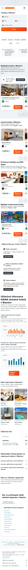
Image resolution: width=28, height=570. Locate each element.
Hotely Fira (6, 527)
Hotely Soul (6, 510)
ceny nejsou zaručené (6, 555)
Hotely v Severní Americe (19, 542)
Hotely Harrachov (8, 523)
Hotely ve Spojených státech (13, 543)
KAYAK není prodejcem (8, 560)
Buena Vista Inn (6, 142)
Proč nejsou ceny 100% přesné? (10, 565)
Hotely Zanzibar (7, 521)
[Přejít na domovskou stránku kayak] (9, 8)
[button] (2, 8)
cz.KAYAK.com (5, 542)
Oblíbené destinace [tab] (8, 502)
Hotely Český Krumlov (9, 515)
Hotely (10, 542)
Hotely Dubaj (7, 531)
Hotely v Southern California (9, 544)
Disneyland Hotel (6, 225)
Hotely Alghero (7, 513)
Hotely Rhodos (7, 525)
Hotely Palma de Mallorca (10, 529)
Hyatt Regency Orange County (10, 97)
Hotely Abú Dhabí (8, 519)
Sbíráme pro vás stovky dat (9, 563)
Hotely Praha (7, 517)
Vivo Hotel (5, 185)
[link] (8, 256)
